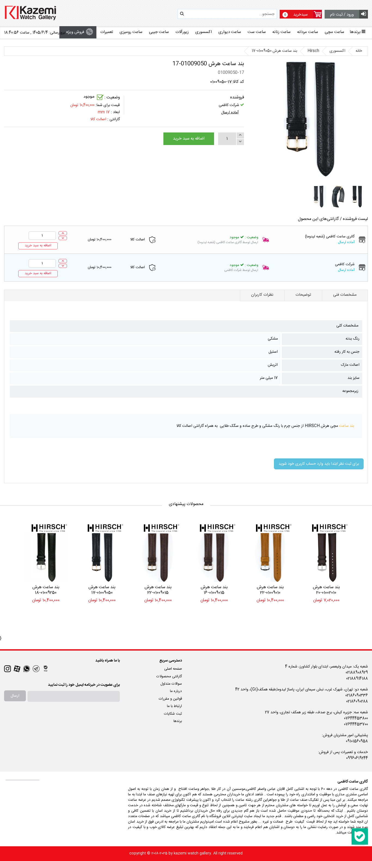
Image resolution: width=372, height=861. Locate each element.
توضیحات (303, 294)
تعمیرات (106, 32)
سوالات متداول (171, 684)
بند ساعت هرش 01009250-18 (45, 590)
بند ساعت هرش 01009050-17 (102, 590)
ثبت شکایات (173, 714)
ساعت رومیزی (131, 32)
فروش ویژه (75, 32)
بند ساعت (346, 426)
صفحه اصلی (173, 669)
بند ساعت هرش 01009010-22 (270, 590)
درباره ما (176, 691)
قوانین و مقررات (170, 699)
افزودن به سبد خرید (326, 612)
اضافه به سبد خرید (189, 138)
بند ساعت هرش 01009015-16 (214, 590)
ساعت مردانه (307, 32)
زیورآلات (182, 32)
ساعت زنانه (281, 32)
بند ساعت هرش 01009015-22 (158, 590)
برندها (177, 721)
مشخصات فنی (345, 294)
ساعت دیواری (229, 32)
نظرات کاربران (262, 294)
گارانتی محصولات (169, 676)
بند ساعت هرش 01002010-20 (326, 590)
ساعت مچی (334, 32)
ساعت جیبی (159, 32)
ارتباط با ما (174, 706)
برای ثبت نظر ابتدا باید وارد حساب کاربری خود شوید (319, 464)
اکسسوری (203, 32)
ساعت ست (257, 32)
